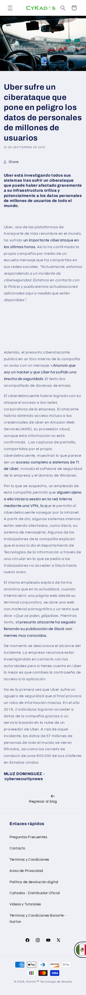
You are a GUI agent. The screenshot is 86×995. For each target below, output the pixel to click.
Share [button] (14, 162)
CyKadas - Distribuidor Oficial (35, 893)
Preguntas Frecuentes (28, 837)
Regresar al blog (43, 801)
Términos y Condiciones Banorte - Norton (38, 919)
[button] (10, 7)
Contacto (17, 848)
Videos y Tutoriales (25, 904)
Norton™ (32, 981)
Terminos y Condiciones (29, 859)
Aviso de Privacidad (26, 871)
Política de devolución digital (34, 882)
